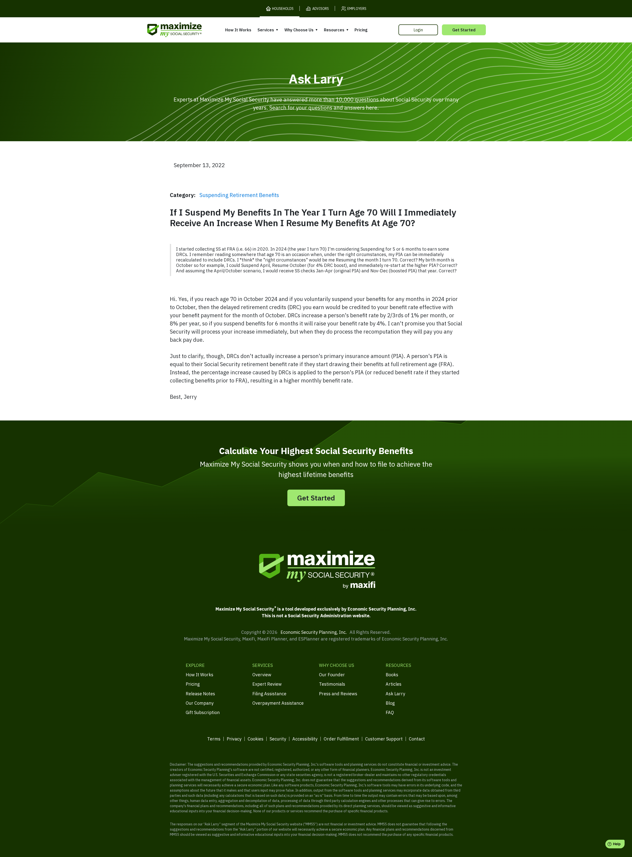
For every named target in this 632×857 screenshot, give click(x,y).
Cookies (255, 739)
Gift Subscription (203, 712)
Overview (261, 675)
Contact (417, 739)
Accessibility (304, 739)
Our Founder (332, 675)
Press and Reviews (338, 694)
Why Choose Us (299, 29)
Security (278, 739)
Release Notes (200, 694)
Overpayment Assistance (278, 703)
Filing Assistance (269, 694)
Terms (213, 739)
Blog (390, 703)
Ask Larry (395, 694)
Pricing (361, 29)
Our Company (200, 703)
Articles (393, 684)
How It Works (238, 29)
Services (265, 29)
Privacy (234, 739)
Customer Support (384, 739)
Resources (334, 29)
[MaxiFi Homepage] (164, 29)
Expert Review (267, 684)
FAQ (390, 712)
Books (392, 675)
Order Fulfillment (341, 739)
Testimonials (332, 684)
